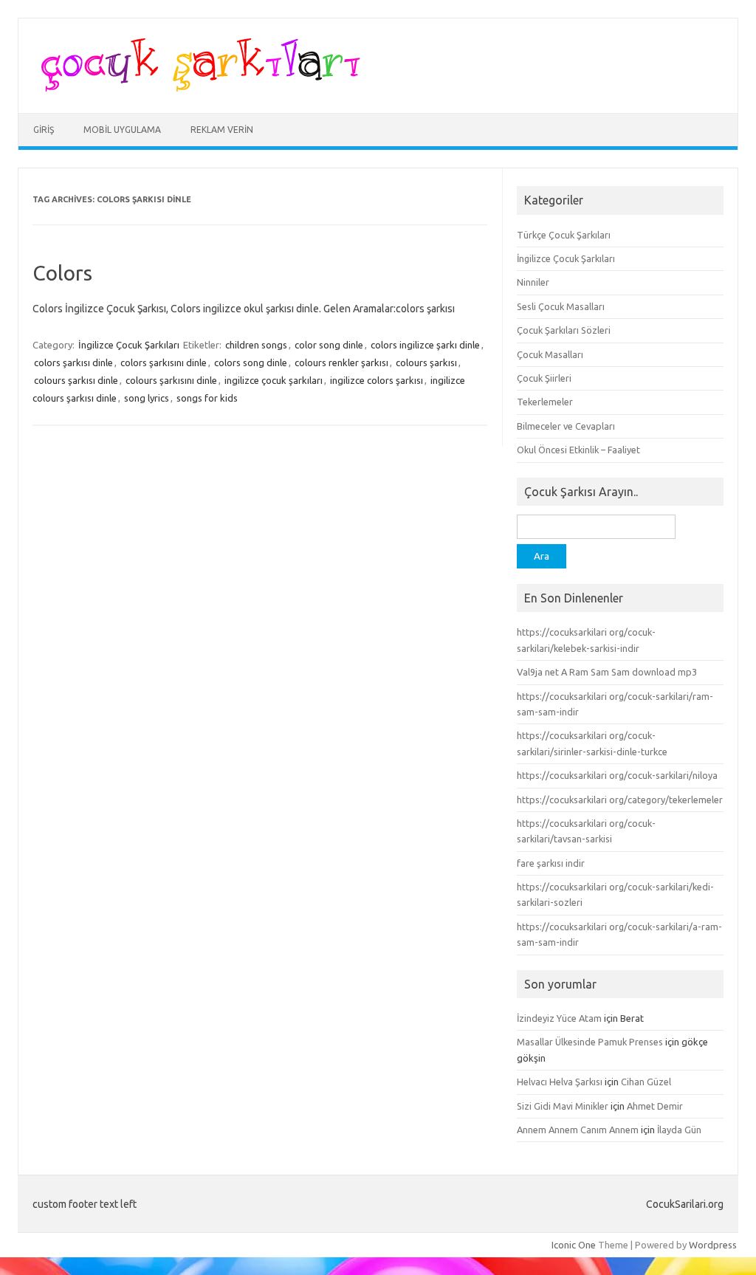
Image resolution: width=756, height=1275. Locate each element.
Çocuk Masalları (550, 354)
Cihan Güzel (646, 1081)
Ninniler (533, 282)
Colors (62, 272)
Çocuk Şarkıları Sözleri (564, 330)
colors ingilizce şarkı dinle (425, 345)
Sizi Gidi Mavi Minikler (562, 1106)
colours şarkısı (426, 362)
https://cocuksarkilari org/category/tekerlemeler (620, 799)
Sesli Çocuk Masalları (561, 306)
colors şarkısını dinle (163, 362)
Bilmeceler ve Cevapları (566, 426)
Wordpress (713, 1245)
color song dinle (329, 345)
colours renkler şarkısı (341, 362)
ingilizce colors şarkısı (376, 380)
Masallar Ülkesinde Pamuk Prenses (590, 1042)
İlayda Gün (679, 1129)
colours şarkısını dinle (171, 380)
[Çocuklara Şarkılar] (196, 88)
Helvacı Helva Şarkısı (559, 1081)
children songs (256, 345)
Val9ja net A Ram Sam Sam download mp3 (607, 672)
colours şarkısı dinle (76, 380)
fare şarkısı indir (551, 863)
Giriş (43, 129)
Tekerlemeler (545, 401)
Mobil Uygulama (122, 129)
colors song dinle (250, 362)
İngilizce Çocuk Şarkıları (128, 345)
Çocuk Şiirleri (544, 378)
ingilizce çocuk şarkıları (273, 380)
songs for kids (207, 398)
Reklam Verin (221, 129)
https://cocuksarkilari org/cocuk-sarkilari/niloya (617, 775)
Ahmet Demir (655, 1106)
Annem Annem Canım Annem (578, 1129)
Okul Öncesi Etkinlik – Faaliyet (578, 449)
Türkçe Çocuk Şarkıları (564, 235)
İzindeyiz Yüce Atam (559, 1018)
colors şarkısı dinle (73, 362)
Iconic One (573, 1245)
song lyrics (146, 398)
